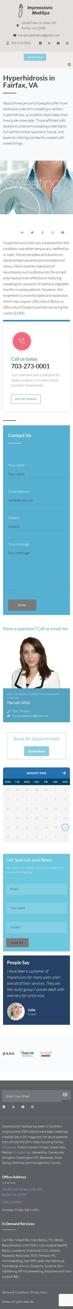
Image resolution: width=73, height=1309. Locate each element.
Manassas (9, 1147)
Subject (13, 517)
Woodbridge (22, 1152)
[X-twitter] (49, 43)
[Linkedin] (40, 43)
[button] (69, 64)
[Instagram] (67, 43)
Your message (19, 544)
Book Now (36, 751)
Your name (17, 465)
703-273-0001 (30, 366)
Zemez (6, 1301)
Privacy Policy (39, 1292)
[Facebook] (58, 43)
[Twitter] (32, 232)
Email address (20, 491)
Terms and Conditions (15, 1292)
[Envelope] (62, 232)
